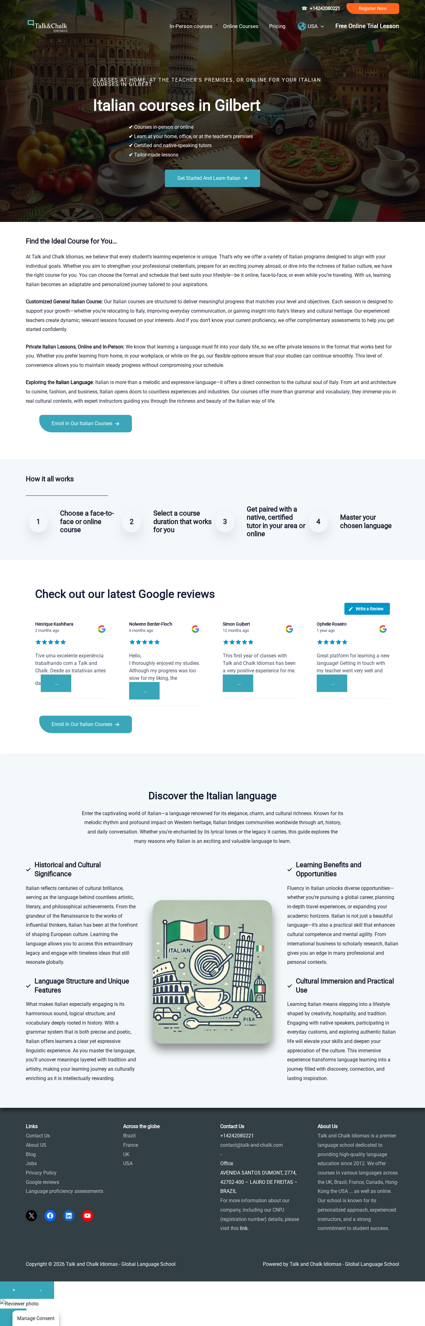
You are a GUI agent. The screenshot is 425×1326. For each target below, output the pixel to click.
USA (128, 1163)
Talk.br (48, 446)
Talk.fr (33, 446)
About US (36, 1145)
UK (126, 1154)
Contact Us (38, 1136)
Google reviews (42, 1182)
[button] (372, 8)
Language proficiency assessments (64, 1191)
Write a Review (370, 608)
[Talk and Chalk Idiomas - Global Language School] (47, 26)
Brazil (129, 1136)
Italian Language (74, 382)
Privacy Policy (41, 1173)
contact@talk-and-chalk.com (251, 1145)
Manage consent (35, 1318)
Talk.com (67, 446)
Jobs (31, 1163)
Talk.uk (87, 446)
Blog (31, 1154)
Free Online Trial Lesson (367, 26)
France (130, 1145)
